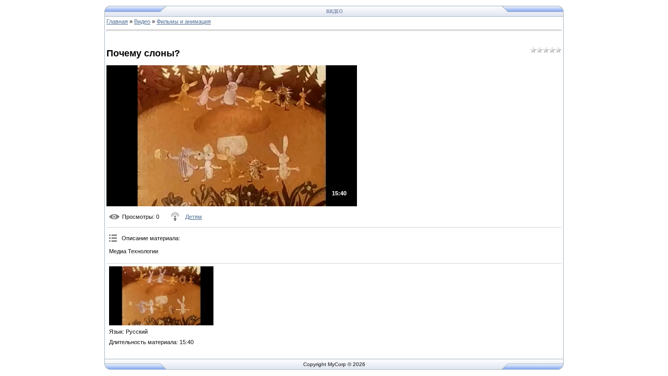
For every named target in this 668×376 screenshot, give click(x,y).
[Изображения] (161, 295)
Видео (142, 21)
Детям (193, 217)
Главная (117, 21)
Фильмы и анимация (184, 21)
